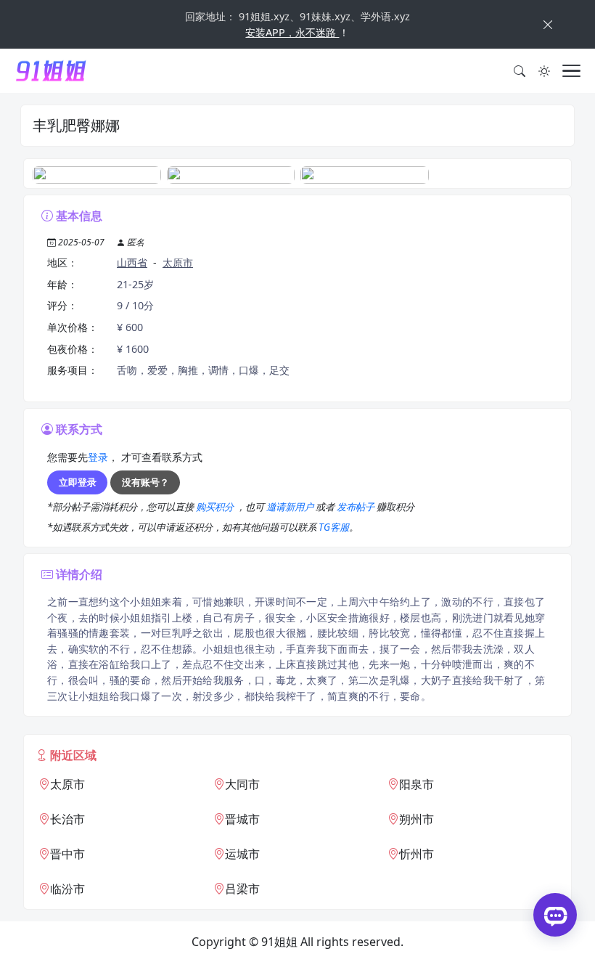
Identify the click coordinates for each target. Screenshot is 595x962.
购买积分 (216, 506)
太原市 (178, 262)
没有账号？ (145, 482)
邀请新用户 (291, 506)
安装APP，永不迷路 (292, 32)
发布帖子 (357, 506)
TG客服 (334, 527)
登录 (98, 457)
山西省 (132, 262)
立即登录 (78, 482)
